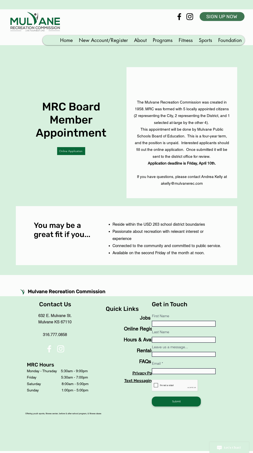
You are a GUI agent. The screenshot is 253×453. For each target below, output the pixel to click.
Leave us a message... (170, 347)
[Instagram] (189, 16)
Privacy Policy (145, 373)
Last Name (160, 332)
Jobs (145, 318)
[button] (103, 40)
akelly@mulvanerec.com (182, 183)
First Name (160, 316)
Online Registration (145, 329)
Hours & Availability (145, 340)
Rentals (145, 350)
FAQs (145, 361)
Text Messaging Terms (145, 380)
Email (156, 363)
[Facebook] (179, 16)
